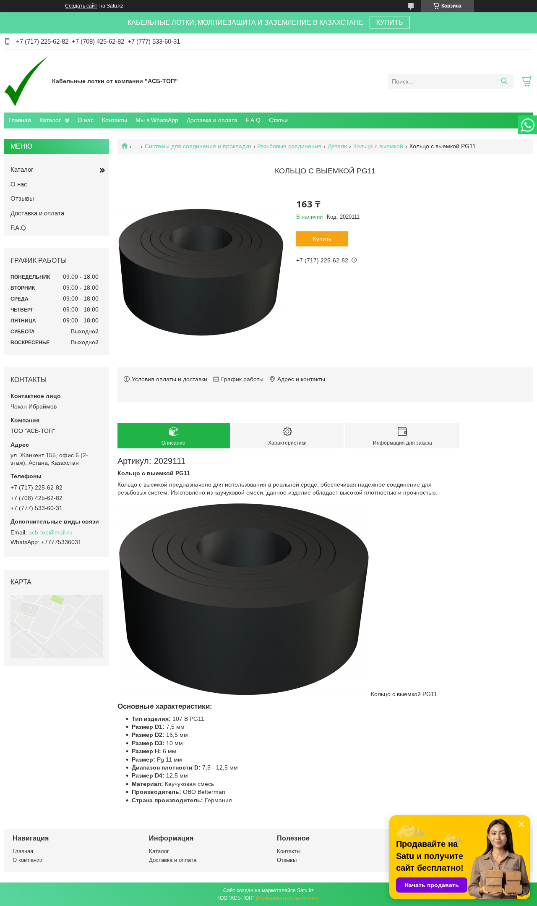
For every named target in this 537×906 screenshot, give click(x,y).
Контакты (114, 120)
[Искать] (504, 81)
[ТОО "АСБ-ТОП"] (26, 81)
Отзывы (22, 198)
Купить (322, 239)
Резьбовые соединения (289, 146)
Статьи (278, 120)
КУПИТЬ (389, 22)
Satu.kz (305, 890)
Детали (337, 146)
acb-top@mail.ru (51, 532)
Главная (19, 120)
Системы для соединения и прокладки (198, 146)
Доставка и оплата (212, 120)
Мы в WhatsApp (157, 120)
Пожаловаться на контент (289, 898)
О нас (86, 120)
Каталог (50, 120)
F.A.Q (253, 120)
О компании (27, 860)
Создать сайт (81, 6)
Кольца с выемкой (378, 146)
